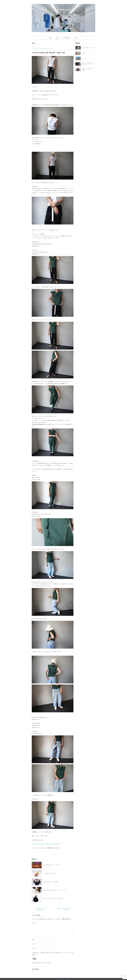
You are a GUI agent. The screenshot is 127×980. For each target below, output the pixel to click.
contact (76, 37)
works (57, 37)
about (50, 37)
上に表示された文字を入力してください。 (42, 962)
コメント (34, 923)
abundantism (59, 978)
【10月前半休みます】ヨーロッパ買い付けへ (52, 865)
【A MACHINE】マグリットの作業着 (50, 881)
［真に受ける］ (85, 53)
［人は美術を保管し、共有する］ (88, 47)
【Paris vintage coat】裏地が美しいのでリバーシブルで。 (55, 890)
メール (33, 944)
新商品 (33, 43)
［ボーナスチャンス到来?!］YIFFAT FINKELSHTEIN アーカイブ (88, 64)
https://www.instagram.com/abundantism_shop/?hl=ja (46, 844)
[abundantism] (63, 5)
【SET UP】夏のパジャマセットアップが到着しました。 (42, 909)
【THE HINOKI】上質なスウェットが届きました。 (53, 898)
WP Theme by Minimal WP (66, 978)
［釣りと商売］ (85, 58)
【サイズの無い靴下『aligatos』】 (50, 873)
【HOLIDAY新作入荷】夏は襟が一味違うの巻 (45, 48)
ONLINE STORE (66, 37)
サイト (33, 948)
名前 (33, 939)
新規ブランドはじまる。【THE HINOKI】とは (64, 909)
